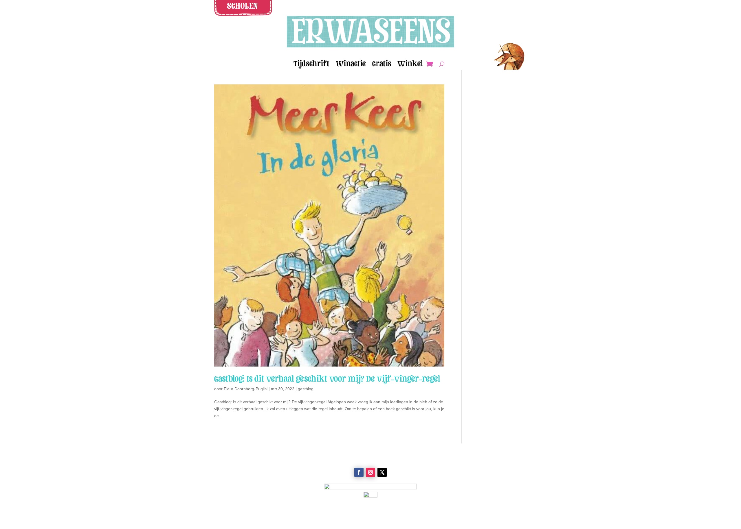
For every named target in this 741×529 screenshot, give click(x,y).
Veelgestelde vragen (480, 467)
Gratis (381, 65)
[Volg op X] (382, 472)
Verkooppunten (260, 460)
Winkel (410, 65)
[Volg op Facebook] (359, 472)
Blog (260, 480)
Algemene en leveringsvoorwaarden (480, 473)
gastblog (305, 388)
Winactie (351, 65)
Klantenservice (480, 460)
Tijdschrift (311, 65)
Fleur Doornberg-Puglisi (245, 388)
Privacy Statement (480, 480)
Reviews (260, 467)
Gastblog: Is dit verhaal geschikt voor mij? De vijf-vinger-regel (327, 379)
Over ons (260, 473)
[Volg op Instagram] (370, 472)
